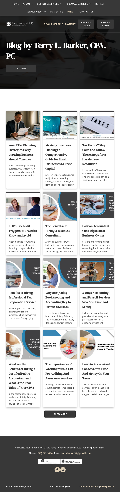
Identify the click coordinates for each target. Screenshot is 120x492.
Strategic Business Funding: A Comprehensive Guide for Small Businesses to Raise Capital (58, 157)
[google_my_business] (63, 470)
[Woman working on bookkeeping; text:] (60, 273)
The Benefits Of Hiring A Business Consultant (57, 231)
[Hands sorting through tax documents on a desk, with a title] (97, 344)
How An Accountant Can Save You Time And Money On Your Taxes (96, 371)
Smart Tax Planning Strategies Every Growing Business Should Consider (22, 152)
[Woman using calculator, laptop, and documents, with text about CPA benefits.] (23, 344)
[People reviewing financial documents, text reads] (97, 206)
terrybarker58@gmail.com (76, 453)
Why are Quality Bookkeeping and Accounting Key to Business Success (58, 299)
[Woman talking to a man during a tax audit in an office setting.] (23, 206)
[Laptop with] (60, 125)
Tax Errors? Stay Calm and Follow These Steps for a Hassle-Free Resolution (94, 154)
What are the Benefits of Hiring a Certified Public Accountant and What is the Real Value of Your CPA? (22, 376)
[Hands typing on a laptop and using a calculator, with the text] (60, 206)
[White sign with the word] (97, 125)
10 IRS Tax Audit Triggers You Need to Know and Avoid (23, 231)
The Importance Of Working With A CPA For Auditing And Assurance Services (59, 371)
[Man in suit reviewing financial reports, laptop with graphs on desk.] (23, 125)
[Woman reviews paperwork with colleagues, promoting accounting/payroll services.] (97, 273)
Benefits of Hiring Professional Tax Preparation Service (22, 297)
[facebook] (57, 470)
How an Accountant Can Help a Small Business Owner (95, 231)
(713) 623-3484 (44, 453)
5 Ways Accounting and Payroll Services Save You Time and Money (96, 299)
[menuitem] (16, 4)
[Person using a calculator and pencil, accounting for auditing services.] (60, 344)
